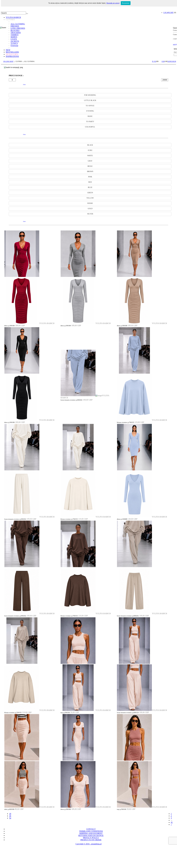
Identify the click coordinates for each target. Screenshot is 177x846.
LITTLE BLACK (90, 100)
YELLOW (90, 198)
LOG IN (166, 12)
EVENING (90, 111)
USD (163, 61)
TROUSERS (16, 33)
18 (10, 814)
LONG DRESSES (18, 28)
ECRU (90, 150)
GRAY (90, 161)
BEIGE (90, 166)
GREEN (90, 193)
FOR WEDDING (90, 95)
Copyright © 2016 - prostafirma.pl (88, 844)
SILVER (90, 214)
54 (10, 818)
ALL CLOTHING (18, 24)
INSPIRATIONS (12, 56)
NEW (8, 50)
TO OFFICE (90, 106)
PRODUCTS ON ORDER (90, 840)
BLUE (90, 187)
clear (24, 84)
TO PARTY (90, 121)
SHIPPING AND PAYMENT (91, 833)
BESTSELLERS (12, 52)
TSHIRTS (14, 35)
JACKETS (15, 41)
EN (157, 61)
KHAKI (90, 203)
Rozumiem (125, 3)
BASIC (90, 116)
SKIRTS (14, 37)
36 (10, 816)
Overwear (14, 46)
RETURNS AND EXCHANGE (91, 835)
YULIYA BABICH (13, 17)
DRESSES (15, 26)
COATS (14, 39)
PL (153, 61)
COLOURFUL (90, 127)
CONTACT (91, 829)
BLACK (90, 145)
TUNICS (14, 43)
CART (171, 12)
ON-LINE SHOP (8, 61)
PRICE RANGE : (16, 75)
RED (90, 182)
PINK (90, 177)
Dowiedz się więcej (113, 3)
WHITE (90, 156)
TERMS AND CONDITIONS (91, 831)
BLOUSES (15, 30)
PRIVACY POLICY (91, 838)
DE (155, 61)
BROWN (90, 171)
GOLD (90, 208)
